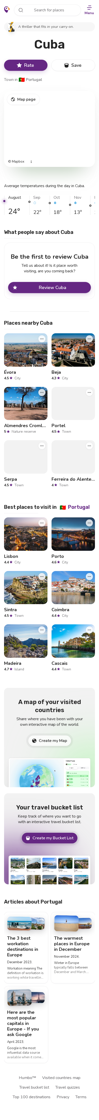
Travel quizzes (67, 1087)
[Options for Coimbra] (89, 576)
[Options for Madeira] (41, 629)
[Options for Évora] (41, 338)
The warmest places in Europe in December (72, 943)
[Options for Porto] (89, 522)
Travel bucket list (34, 1087)
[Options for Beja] (89, 338)
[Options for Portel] (89, 392)
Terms (81, 1097)
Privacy (63, 1097)
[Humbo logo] (7, 9)
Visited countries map (61, 1078)
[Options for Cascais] (89, 629)
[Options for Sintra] (41, 576)
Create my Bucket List (52, 838)
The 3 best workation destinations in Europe (22, 946)
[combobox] (47, 10)
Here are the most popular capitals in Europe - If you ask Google (23, 1023)
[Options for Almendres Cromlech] (41, 392)
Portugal (30, 79)
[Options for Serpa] (41, 445)
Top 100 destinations (32, 1097)
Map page (26, 99)
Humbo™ (27, 1078)
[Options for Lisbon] (41, 522)
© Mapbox (16, 162)
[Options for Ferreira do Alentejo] (89, 445)
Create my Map (53, 740)
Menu (89, 13)
